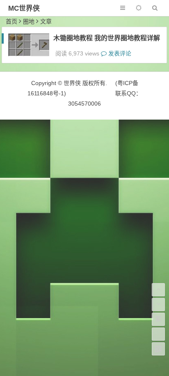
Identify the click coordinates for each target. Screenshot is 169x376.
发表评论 (119, 53)
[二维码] (158, 348)
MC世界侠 (24, 8)
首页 (11, 21)
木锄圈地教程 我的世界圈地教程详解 (106, 38)
